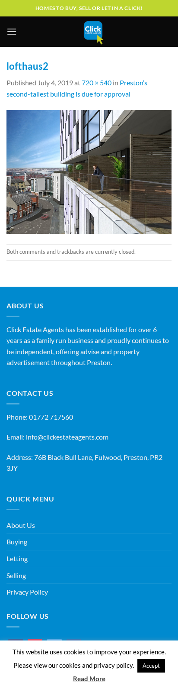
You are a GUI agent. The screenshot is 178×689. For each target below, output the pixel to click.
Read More (89, 679)
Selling (16, 575)
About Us (20, 525)
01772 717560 (51, 417)
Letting (17, 558)
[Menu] (11, 31)
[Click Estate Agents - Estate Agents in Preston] (93, 31)
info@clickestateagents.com (67, 437)
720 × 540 (96, 82)
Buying (16, 541)
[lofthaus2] (89, 171)
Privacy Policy (27, 592)
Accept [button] (151, 665)
